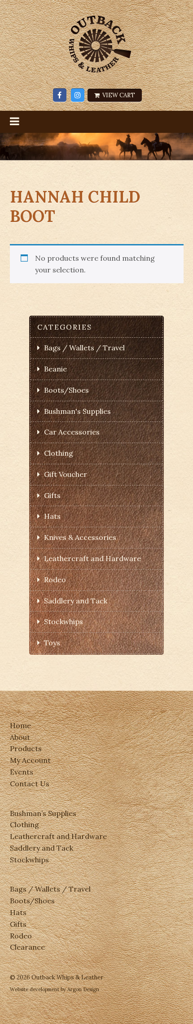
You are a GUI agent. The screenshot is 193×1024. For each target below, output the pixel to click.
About (20, 737)
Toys (52, 642)
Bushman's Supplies (77, 411)
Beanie (55, 368)
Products (26, 748)
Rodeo (55, 579)
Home (20, 725)
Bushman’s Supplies (43, 813)
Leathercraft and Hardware (92, 558)
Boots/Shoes (66, 389)
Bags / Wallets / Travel (84, 347)
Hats (52, 516)
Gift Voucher (65, 474)
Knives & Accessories (80, 537)
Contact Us (29, 783)
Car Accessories (72, 431)
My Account (30, 760)
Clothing (58, 453)
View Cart (118, 95)
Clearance (27, 947)
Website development (34, 989)
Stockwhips (63, 621)
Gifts (52, 495)
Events (21, 771)
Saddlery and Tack (75, 600)
